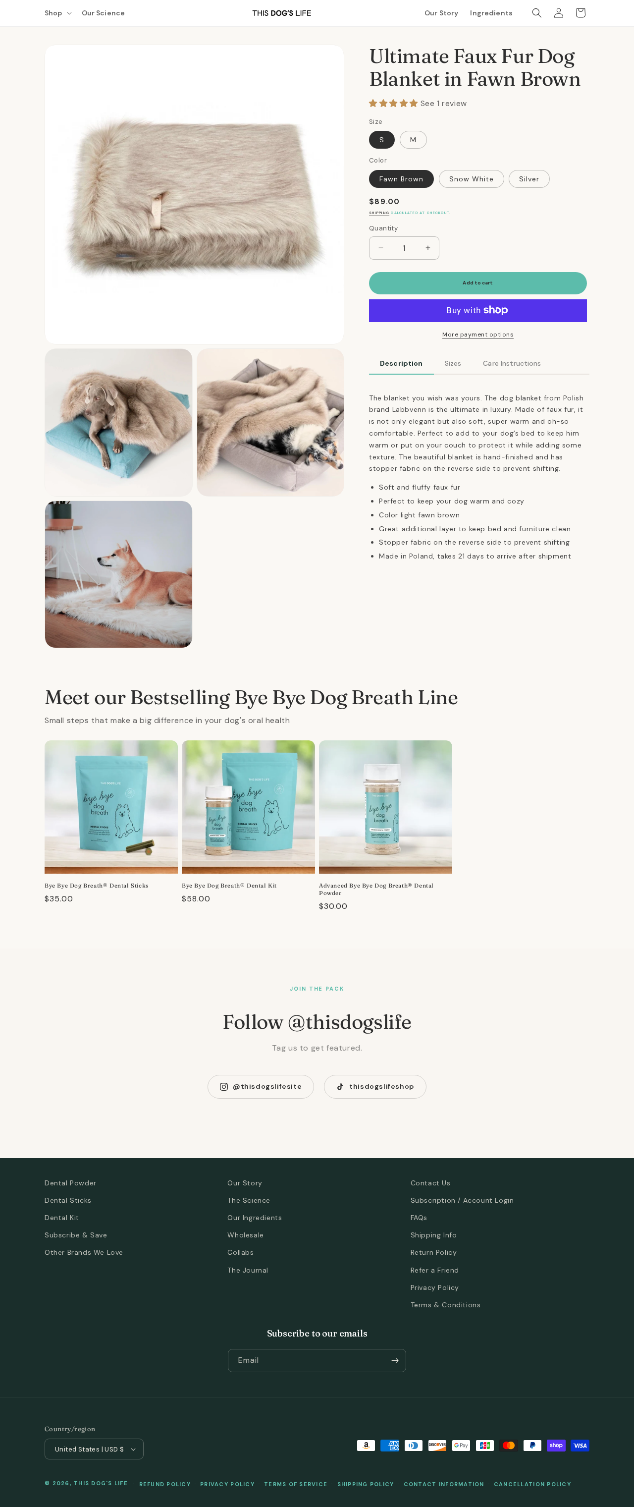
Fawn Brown (401, 178)
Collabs (240, 1252)
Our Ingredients (254, 1217)
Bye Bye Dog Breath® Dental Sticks (97, 885)
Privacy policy (227, 1484)
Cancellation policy (532, 1484)
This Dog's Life (101, 1483)
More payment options (478, 334)
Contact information (444, 1484)
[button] (57, 12)
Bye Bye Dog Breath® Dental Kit (229, 885)
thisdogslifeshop (381, 1086)
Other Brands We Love (84, 1252)
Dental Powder (71, 1182)
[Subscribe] (395, 1360)
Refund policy (165, 1484)
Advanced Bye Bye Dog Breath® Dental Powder (376, 889)
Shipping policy (365, 1484)
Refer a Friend (435, 1270)
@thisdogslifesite (267, 1086)
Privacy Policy (435, 1287)
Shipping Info (434, 1234)
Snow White (471, 178)
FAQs (419, 1217)
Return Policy (434, 1252)
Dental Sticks (68, 1200)
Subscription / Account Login (462, 1200)
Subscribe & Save (76, 1234)
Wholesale (245, 1234)
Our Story (244, 1182)
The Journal (247, 1270)
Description (401, 362)
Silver (529, 178)
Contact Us (431, 1182)
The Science (248, 1200)
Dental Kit (62, 1217)
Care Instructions (512, 362)
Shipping (379, 213)
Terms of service (295, 1484)
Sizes (453, 362)
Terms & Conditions (446, 1304)
